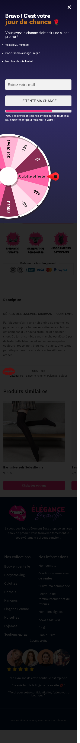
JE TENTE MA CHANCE (38, 101)
